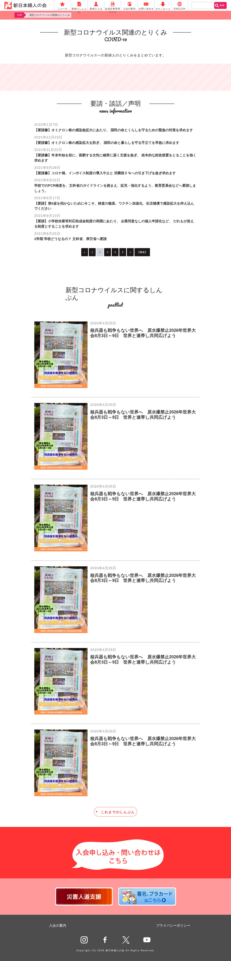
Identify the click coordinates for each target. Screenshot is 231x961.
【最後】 (142, 252)
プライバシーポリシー (173, 925)
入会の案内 (57, 925)
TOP (19, 15)
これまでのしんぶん (118, 812)
